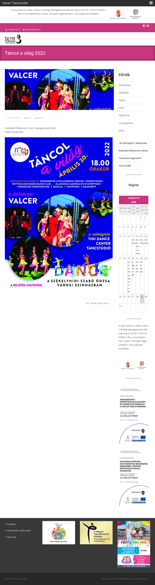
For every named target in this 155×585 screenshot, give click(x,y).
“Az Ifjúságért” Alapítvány (133, 143)
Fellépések (124, 92)
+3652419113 (14, 29)
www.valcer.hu (128, 325)
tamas (40, 117)
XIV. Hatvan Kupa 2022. (98, 303)
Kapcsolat (11, 537)
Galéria (122, 100)
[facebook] (143, 26)
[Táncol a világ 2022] (59, 89)
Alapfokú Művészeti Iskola (133, 150)
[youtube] (147, 26)
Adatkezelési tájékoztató (19, 530)
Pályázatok (124, 115)
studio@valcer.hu (33, 29)
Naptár (134, 185)
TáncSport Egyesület (130, 158)
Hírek (28, 117)
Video (121, 130)
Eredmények (125, 85)
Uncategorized (126, 123)
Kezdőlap (11, 524)
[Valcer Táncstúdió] (10, 38)
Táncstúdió (125, 165)
